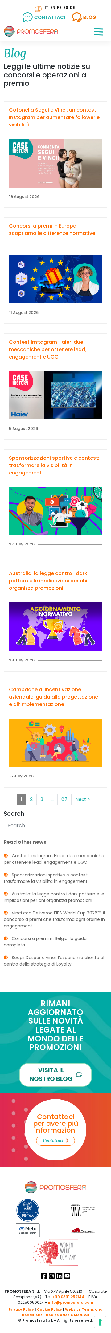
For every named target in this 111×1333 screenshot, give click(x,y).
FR (59, 7)
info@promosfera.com (70, 1302)
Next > (82, 799)
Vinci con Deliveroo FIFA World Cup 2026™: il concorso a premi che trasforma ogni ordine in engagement (54, 919)
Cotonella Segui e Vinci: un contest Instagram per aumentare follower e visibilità (54, 117)
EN (52, 7)
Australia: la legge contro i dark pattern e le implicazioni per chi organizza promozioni (48, 581)
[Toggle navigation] (98, 31)
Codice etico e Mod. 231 (67, 1314)
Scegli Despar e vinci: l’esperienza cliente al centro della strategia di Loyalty (54, 960)
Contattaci (53, 1140)
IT (46, 7)
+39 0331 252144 (68, 1296)
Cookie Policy (49, 1309)
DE (72, 7)
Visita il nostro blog (51, 1074)
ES (66, 7)
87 (64, 799)
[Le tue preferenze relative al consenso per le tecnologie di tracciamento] (100, 1322)
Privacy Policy (21, 1309)
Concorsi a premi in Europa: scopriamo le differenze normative (52, 229)
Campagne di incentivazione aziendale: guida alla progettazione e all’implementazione (53, 697)
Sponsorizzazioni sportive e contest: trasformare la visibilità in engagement (54, 465)
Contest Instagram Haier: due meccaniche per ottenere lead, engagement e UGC (47, 349)
